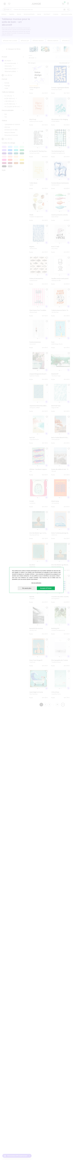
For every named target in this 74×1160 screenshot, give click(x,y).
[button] (36, 583)
